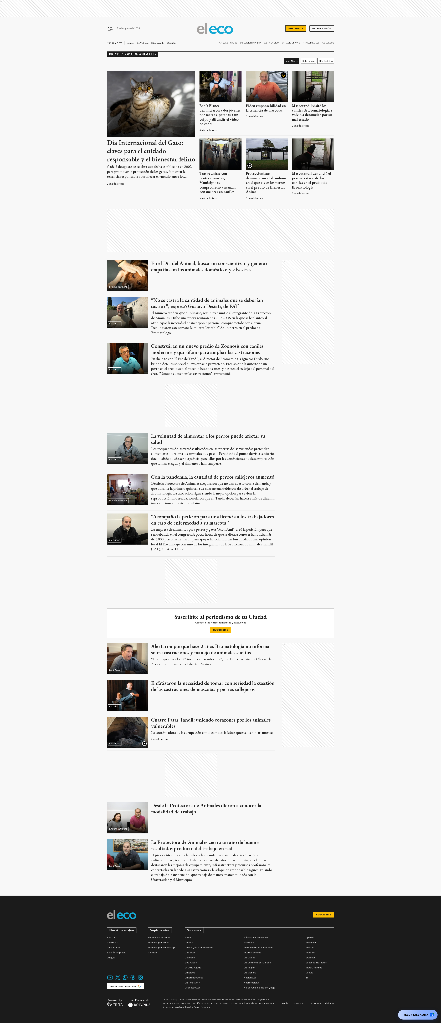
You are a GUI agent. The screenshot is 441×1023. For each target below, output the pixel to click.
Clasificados (230, 43)
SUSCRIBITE (295, 28)
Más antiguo (326, 61)
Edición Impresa (252, 43)
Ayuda (285, 1003)
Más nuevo (291, 61)
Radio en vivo (292, 43)
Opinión (171, 42)
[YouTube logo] (110, 979)
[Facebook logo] (133, 979)
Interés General (118, 287)
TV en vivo (273, 43)
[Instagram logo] (140, 979)
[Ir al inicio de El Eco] (215, 28)
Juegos (330, 43)
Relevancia (308, 61)
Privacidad (299, 1003)
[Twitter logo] (118, 979)
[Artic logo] (115, 1003)
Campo (130, 42)
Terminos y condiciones (322, 1003)
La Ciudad (114, 324)
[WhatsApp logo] (125, 979)
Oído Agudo (157, 42)
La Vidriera (142, 42)
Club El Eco (313, 43)
